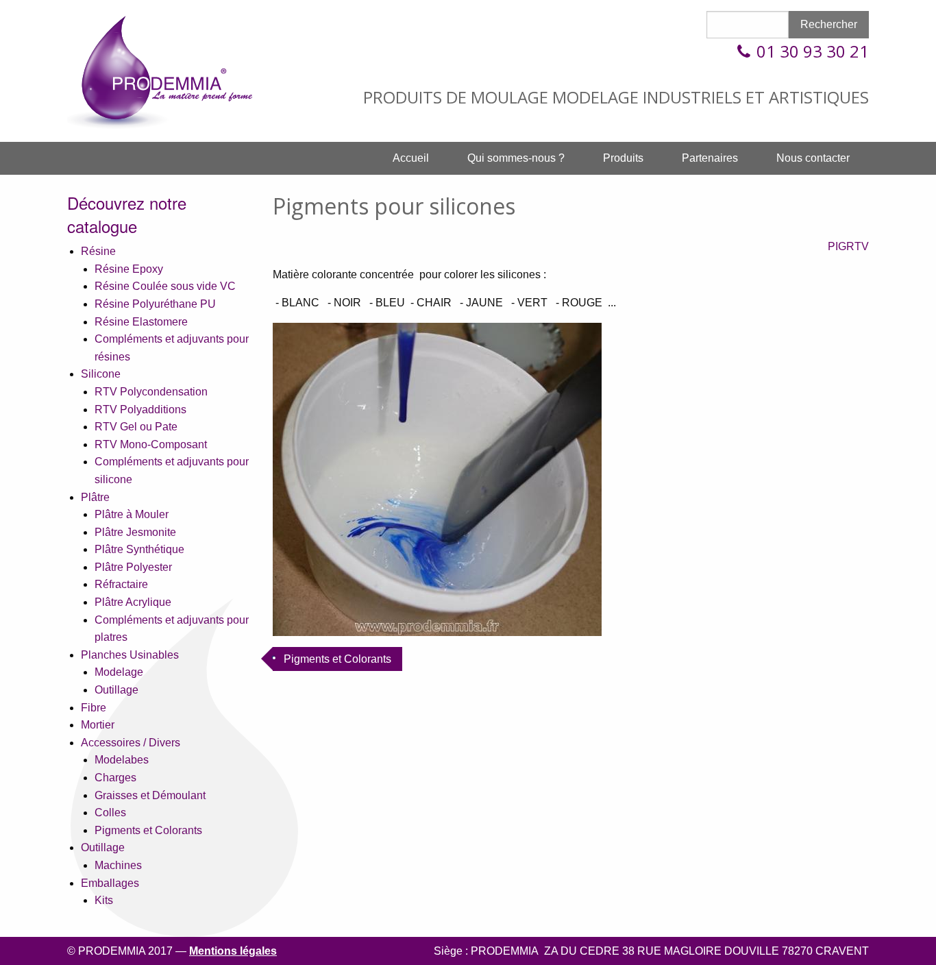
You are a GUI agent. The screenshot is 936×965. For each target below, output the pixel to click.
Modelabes (122, 760)
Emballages (110, 883)
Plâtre (95, 497)
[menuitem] (410, 158)
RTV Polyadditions (140, 409)
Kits (104, 900)
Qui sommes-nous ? (516, 158)
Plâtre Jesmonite (135, 532)
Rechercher (828, 24)
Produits (623, 158)
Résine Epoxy (129, 269)
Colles (110, 812)
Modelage (119, 672)
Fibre (93, 707)
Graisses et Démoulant (150, 795)
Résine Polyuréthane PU (155, 304)
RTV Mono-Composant (151, 444)
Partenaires (710, 158)
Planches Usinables (130, 655)
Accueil (411, 158)
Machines (118, 865)
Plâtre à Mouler (132, 514)
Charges (115, 777)
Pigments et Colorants (148, 830)
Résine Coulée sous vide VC (165, 286)
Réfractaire (121, 584)
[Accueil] (170, 70)
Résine (98, 251)
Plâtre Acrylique (133, 602)
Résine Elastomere (141, 322)
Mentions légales (233, 951)
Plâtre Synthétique (139, 549)
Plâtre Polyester (133, 567)
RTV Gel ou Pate (136, 426)
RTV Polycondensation (151, 392)
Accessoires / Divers (130, 742)
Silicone (101, 374)
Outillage (116, 690)
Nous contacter (813, 158)
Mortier (97, 725)
